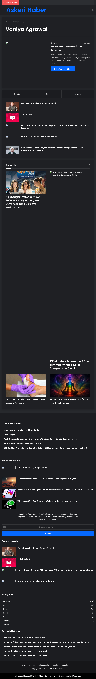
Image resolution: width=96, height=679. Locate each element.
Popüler (17, 94)
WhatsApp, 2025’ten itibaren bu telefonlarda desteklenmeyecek (47, 501)
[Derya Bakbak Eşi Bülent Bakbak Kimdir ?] (13, 106)
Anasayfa (11, 22)
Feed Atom (61, 665)
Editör (55, 43)
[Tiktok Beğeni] (13, 117)
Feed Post (71, 665)
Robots (44, 665)
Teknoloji (6, 621)
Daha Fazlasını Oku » (63, 69)
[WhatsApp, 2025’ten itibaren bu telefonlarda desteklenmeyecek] (9, 504)
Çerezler (48, 676)
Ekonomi (6, 601)
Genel (5, 605)
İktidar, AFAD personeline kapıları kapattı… (40, 136)
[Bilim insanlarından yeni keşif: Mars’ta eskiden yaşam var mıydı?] (9, 482)
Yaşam (6, 625)
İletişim (27, 676)
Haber (5, 609)
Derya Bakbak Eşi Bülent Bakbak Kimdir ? (39, 103)
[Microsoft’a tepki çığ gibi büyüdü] (27, 63)
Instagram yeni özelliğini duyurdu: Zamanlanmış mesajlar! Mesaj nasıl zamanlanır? (55, 490)
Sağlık (5, 613)
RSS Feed (36, 665)
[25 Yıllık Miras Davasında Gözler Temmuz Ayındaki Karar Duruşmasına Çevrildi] (70, 264)
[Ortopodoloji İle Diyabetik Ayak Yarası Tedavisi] (26, 385)
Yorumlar (78, 94)
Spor (5, 617)
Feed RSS (52, 665)
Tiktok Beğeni (27, 114)
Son (47, 94)
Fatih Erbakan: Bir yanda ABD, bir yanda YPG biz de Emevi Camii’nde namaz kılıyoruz (55, 570)
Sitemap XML (26, 665)
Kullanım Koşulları (65, 676)
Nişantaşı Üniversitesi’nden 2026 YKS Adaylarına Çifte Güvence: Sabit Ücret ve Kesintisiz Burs (23, 202)
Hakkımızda (18, 676)
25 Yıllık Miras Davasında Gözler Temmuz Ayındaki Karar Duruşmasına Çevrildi (70, 365)
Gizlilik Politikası (37, 676)
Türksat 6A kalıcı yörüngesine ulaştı (34, 467)
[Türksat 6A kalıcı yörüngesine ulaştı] (9, 471)
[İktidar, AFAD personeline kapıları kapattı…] (13, 140)
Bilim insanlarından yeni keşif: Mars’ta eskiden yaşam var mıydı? (47, 478)
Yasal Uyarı (77, 676)
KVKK (55, 676)
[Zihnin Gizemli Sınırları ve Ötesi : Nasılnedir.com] (70, 385)
